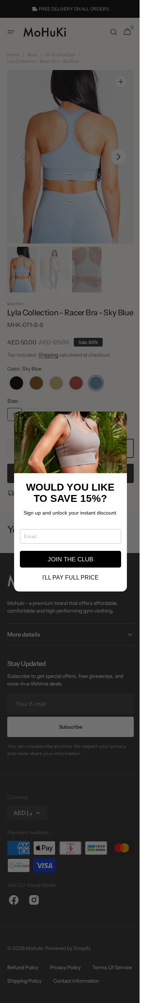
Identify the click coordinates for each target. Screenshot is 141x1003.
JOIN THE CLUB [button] (68, 559)
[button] (114, 420)
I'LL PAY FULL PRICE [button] (68, 578)
